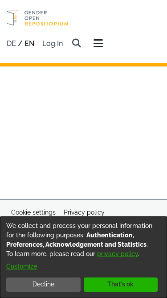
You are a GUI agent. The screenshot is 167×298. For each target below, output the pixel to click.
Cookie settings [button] (33, 212)
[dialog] (83, 257)
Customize (21, 266)
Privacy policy (84, 212)
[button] (76, 43)
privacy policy (117, 253)
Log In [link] (53, 43)
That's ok (120, 284)
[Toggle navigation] (98, 43)
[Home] (38, 18)
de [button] (12, 43)
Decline (43, 284)
